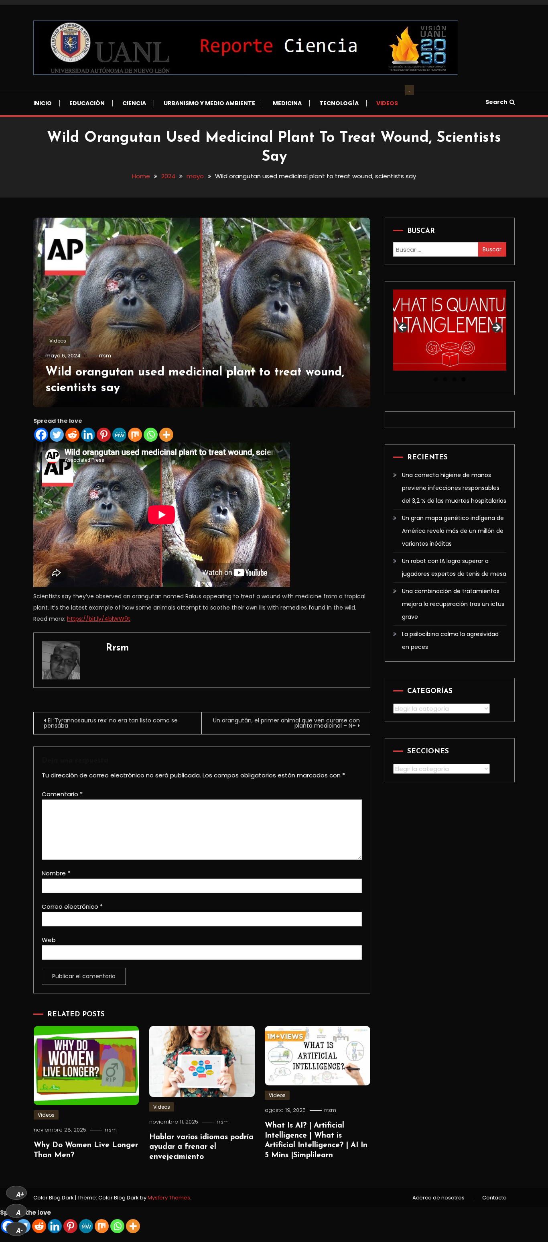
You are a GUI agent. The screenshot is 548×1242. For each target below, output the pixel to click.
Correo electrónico (72, 906)
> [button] (496, 328)
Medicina (287, 103)
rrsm (105, 355)
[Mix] (135, 435)
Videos (391, 99)
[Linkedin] (88, 435)
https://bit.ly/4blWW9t (98, 619)
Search (496, 102)
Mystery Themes (169, 1197)
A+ (20, 1194)
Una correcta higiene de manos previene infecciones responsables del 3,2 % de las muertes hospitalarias (454, 488)
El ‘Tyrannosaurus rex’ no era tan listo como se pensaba (111, 723)
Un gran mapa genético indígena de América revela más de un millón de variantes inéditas (453, 531)
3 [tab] (454, 379)
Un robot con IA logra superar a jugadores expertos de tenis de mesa (454, 567)
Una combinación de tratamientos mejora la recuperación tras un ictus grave (453, 604)
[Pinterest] (104, 435)
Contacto (494, 1198)
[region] (449, 330)
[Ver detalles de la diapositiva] (449, 330)
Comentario (62, 794)
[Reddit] (72, 435)
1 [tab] (436, 379)
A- (19, 1230)
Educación (87, 103)
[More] (166, 435)
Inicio (42, 103)
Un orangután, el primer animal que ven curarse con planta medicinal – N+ (286, 723)
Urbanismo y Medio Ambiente (209, 103)
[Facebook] (41, 435)
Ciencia (134, 103)
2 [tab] (445, 379)
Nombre (56, 873)
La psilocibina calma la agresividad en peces (450, 640)
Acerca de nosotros (438, 1198)
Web (49, 940)
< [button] (403, 328)
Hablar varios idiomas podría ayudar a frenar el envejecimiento (201, 1147)
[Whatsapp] (151, 435)
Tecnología (339, 103)
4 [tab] (463, 379)
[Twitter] (57, 435)
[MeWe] (119, 435)
